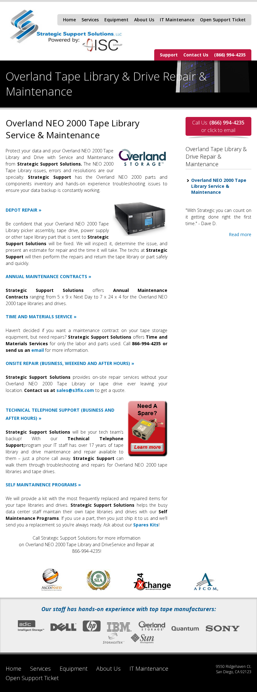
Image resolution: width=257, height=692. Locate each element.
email (37, 350)
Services (90, 20)
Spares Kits (146, 525)
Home (69, 20)
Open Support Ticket (223, 20)
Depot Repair (21, 210)
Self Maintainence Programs (41, 485)
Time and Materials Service (39, 317)
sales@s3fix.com (75, 390)
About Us (144, 20)
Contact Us (195, 55)
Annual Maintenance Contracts (46, 276)
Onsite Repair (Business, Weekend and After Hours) (68, 363)
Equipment (116, 20)
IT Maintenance (177, 20)
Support (169, 55)
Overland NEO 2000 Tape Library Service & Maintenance (218, 186)
